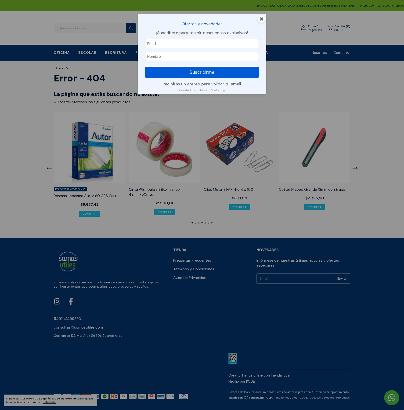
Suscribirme (202, 72)
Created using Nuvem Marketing (202, 90)
